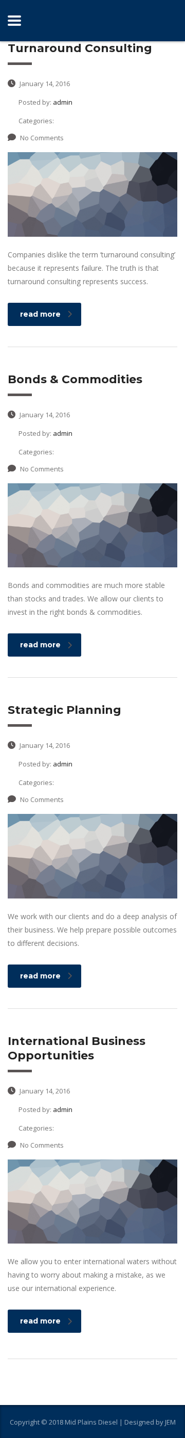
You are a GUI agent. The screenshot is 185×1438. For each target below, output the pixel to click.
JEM (170, 1422)
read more (40, 314)
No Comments (42, 137)
